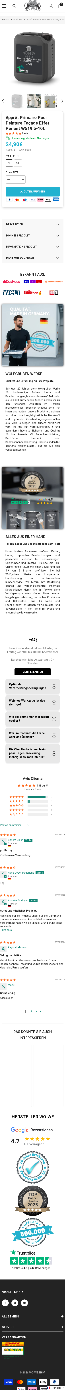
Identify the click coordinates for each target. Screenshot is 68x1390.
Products (17, 19)
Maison (5, 19)
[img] (8, 834)
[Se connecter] (51, 6)
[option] (34, 56)
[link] (11, 281)
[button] (3, 100)
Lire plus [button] (7, 929)
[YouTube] (24, 1302)
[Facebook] (5, 1302)
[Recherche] (14, 6)
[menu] (4, 6)
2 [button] (31, 1011)
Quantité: (12, 172)
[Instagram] (14, 1302)
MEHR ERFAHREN (32, 671)
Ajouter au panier (32, 191)
